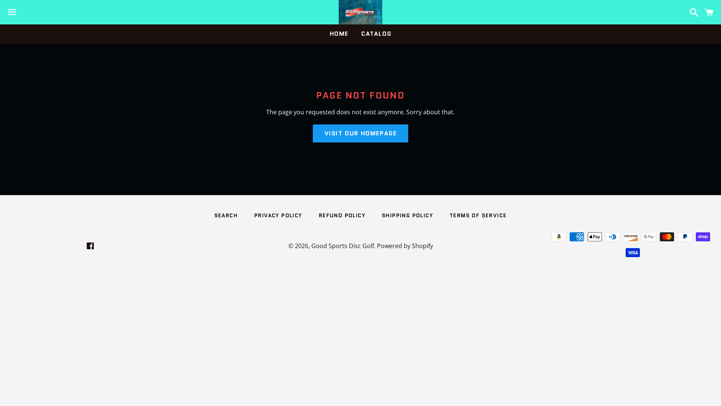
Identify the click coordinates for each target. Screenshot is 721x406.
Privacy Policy (278, 215)
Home (339, 33)
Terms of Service (478, 215)
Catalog (376, 33)
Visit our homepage (360, 133)
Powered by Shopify (405, 246)
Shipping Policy (407, 215)
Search (226, 215)
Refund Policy (342, 215)
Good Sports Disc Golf (342, 246)
